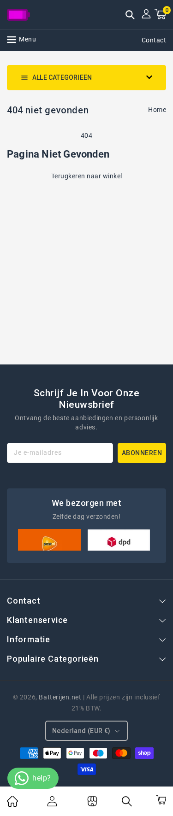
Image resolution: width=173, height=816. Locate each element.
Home (157, 109)
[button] (130, 15)
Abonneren (142, 453)
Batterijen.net (60, 697)
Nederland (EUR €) (81, 730)
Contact (154, 40)
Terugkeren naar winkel (86, 176)
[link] (12, 804)
